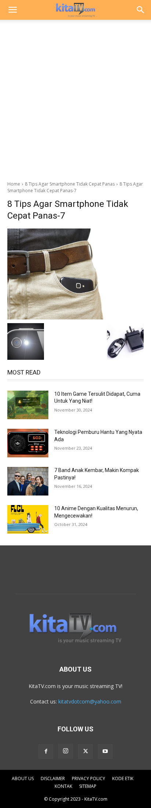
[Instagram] (65, 751)
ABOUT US (23, 778)
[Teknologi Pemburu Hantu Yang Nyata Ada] (27, 443)
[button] (12, 10)
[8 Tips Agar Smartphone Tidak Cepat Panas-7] (75, 273)
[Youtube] (105, 751)
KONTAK (63, 786)
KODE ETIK (122, 778)
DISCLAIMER (53, 778)
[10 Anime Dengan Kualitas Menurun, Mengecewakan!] (27, 519)
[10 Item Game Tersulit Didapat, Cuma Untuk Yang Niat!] (27, 405)
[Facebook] (45, 751)
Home (13, 184)
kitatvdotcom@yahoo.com (89, 701)
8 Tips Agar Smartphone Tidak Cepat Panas (70, 184)
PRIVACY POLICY (88, 778)
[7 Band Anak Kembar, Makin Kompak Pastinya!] (27, 481)
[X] (85, 751)
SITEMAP (87, 786)
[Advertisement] (75, 98)
